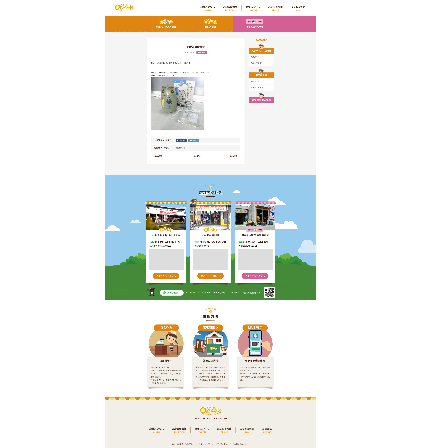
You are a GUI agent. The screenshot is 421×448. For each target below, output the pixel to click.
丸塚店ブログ (256, 63)
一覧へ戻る (196, 156)
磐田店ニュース (257, 88)
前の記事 (158, 156)
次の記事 (233, 156)
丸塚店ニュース (257, 57)
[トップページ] (124, 7)
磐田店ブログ (256, 81)
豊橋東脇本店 (180, 148)
